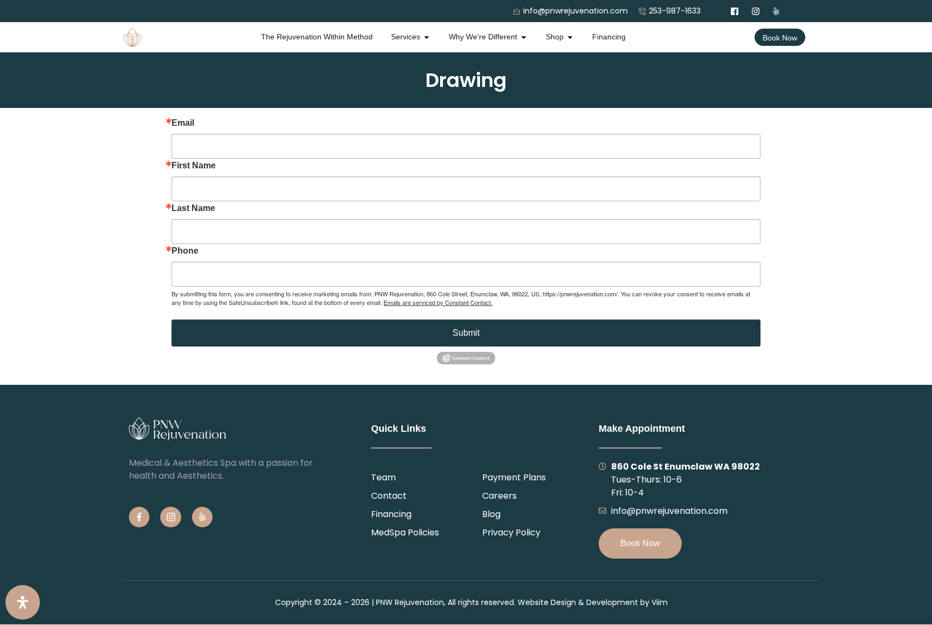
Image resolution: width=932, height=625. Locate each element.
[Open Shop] (570, 37)
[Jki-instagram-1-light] (170, 517)
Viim (660, 602)
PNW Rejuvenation (410, 602)
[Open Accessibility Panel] (22, 602)
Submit (466, 332)
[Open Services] (426, 37)
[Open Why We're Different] (523, 37)
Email (183, 123)
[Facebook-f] (139, 517)
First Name (194, 165)
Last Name (193, 208)
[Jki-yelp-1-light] (202, 517)
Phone (185, 251)
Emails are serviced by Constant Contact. (437, 302)
